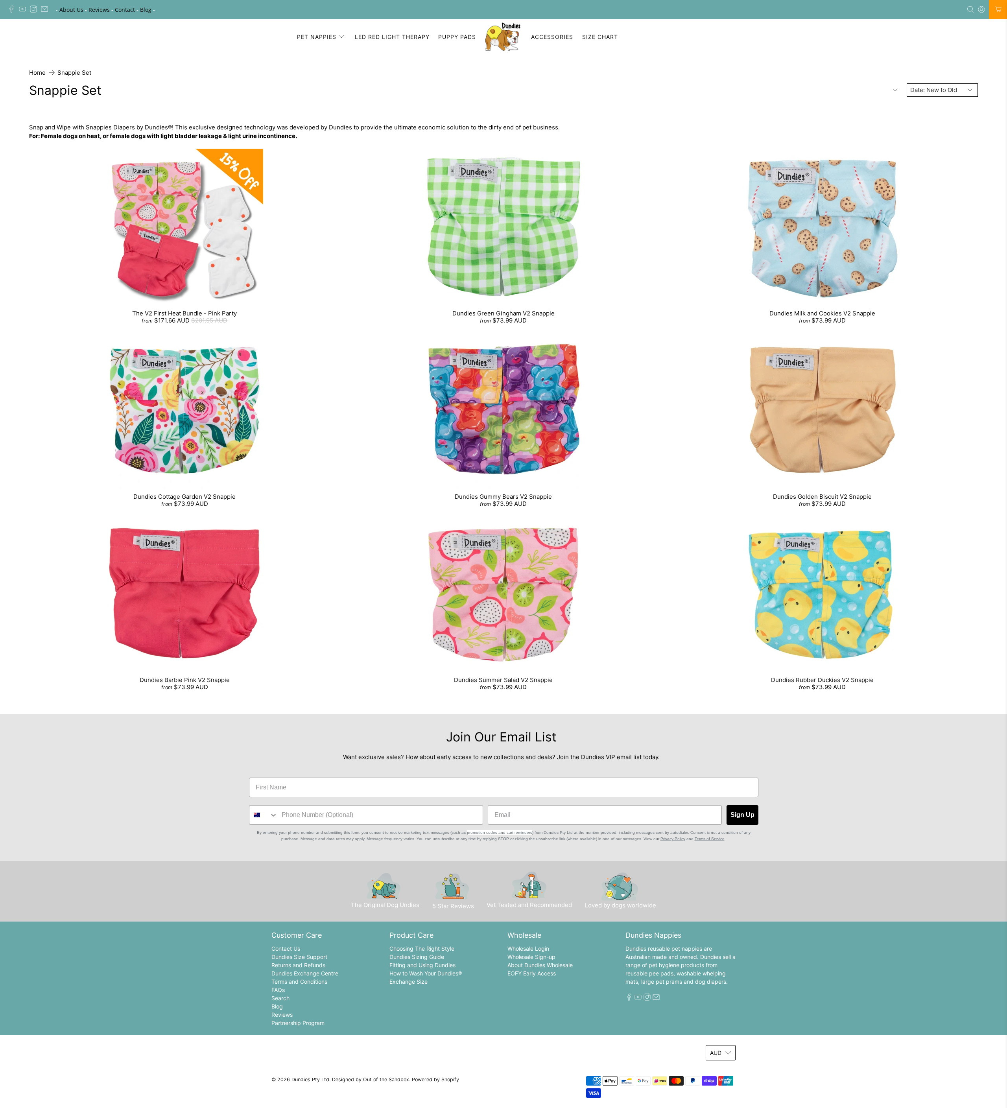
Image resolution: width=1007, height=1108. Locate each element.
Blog (145, 9)
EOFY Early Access (531, 973)
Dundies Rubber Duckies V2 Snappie (822, 680)
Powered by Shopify (435, 1079)
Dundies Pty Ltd (310, 1079)
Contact (125, 9)
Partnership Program (298, 1023)
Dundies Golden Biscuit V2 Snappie (822, 496)
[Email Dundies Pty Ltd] (46, 10)
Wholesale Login (528, 948)
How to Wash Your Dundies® (425, 973)
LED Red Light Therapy (392, 36)
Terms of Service (710, 839)
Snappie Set (74, 73)
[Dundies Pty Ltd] (503, 36)
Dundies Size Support (299, 956)
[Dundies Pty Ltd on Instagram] (35, 10)
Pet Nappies (316, 36)
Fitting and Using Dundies (422, 965)
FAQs (278, 989)
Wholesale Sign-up (531, 956)
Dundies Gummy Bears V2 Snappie (503, 496)
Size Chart (600, 36)
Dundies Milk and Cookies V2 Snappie (822, 313)
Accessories (552, 36)
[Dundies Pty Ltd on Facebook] (13, 10)
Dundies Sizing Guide (416, 956)
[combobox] (263, 815)
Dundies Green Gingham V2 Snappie (503, 313)
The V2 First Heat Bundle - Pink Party (184, 313)
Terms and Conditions (299, 981)
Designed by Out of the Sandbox (370, 1079)
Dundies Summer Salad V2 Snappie (503, 680)
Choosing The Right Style (421, 948)
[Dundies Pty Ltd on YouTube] (24, 10)
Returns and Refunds (298, 965)
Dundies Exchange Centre (304, 973)
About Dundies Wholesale (540, 965)
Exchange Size (408, 981)
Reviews (99, 9)
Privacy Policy (672, 839)
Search (280, 998)
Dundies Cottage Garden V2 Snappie (184, 496)
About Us (71, 9)
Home (37, 73)
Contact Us (285, 948)
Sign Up (742, 814)
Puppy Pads (457, 36)
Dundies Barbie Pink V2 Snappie (185, 680)
